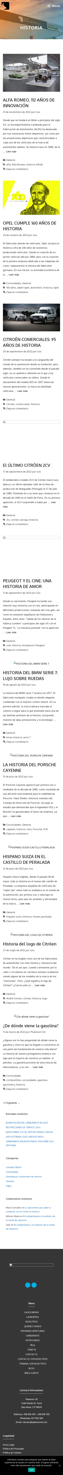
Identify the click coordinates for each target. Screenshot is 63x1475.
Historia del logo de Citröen (29, 943)
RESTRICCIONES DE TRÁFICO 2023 (23, 1127)
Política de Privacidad (13, 1448)
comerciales (23, 404)
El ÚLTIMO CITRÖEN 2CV (26, 465)
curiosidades (29, 1080)
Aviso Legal (8, 1444)
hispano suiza (14, 916)
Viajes (9, 1185)
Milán (39, 164)
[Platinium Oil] (5, 6)
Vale (32, 1470)
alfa (8, 164)
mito (29, 829)
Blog (32, 1345)
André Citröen (14, 998)
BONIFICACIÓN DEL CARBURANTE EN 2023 (27, 1122)
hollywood (28, 645)
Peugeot (40, 645)
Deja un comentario (17, 168)
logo (44, 998)
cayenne (10, 829)
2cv (8, 519)
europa (24, 519)
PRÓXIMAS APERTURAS (33, 1331)
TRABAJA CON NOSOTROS (32, 1363)
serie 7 (27, 737)
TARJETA (31, 1349)
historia (30, 164)
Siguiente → (13, 1102)
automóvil (36, 287)
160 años (11, 287)
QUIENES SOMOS (32, 1326)
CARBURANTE (33, 1335)
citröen (15, 519)
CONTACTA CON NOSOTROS (32, 1359)
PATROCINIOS (33, 1340)
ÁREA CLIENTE (31, 1373)
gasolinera (9, 1084)
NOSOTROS (31, 1321)
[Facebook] (27, 1285)
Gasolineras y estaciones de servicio (24, 1176)
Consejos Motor (14, 1167)
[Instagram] (34, 1285)
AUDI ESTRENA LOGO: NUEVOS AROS (25, 1136)
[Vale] (59, 1465)
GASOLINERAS (31, 1312)
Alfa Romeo (18, 164)
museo (36, 916)
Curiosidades (13, 283)
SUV (45, 829)
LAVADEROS (33, 1317)
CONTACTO (31, 1354)
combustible (13, 1080)
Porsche (37, 829)
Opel (56, 287)
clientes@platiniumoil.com (34, 1422)
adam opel (23, 287)
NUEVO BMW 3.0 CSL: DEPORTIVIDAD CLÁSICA (29, 1132)
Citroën (10, 404)
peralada (46, 916)
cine (8, 645)
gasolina (42, 1080)
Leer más (11, 151)
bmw (9, 737)
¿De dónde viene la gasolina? (30, 1025)
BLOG (31, 1368)
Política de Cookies (12, 1452)
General (10, 159)
